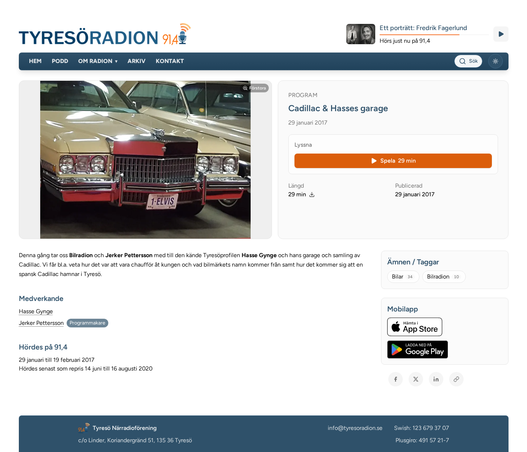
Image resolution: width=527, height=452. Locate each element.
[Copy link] (456, 379)
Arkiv (136, 61)
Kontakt (170, 61)
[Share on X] (416, 379)
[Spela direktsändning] (501, 34)
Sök (473, 61)
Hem (35, 61)
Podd (60, 61)
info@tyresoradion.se (355, 427)
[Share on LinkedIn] (436, 379)
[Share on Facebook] (395, 379)
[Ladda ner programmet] (312, 194)
